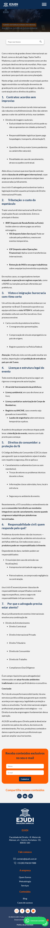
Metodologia (25, 881)
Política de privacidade (25, 925)
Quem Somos (25, 877)
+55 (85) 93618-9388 (26, 863)
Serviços (25, 885)
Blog (25, 898)
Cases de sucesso (25, 902)
